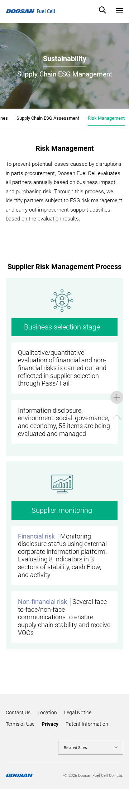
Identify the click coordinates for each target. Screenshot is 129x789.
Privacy (50, 724)
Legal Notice (77, 712)
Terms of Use (20, 724)
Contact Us (18, 712)
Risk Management (106, 118)
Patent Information (87, 724)
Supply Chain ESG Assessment (47, 118)
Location (47, 712)
